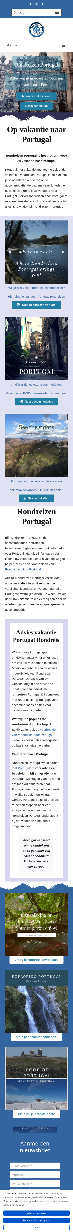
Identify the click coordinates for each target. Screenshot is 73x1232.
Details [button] (36, 1227)
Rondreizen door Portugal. (23, 569)
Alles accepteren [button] (36, 1213)
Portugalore (26, 768)
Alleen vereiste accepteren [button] (36, 1220)
